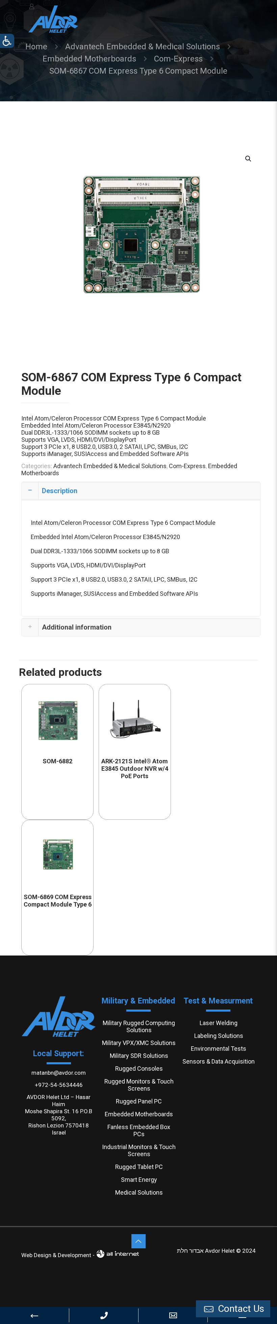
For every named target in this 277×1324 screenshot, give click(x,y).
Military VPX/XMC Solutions (139, 1042)
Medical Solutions (139, 1192)
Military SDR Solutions (139, 1055)
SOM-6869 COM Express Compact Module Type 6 (58, 900)
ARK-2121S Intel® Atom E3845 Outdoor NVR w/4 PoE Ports (134, 769)
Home (36, 46)
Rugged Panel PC (139, 1101)
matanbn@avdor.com (58, 1072)
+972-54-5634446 (59, 1084)
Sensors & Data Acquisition (218, 1061)
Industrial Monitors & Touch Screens (139, 1150)
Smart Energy (139, 1179)
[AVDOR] (53, 18)
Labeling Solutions (218, 1035)
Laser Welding (218, 1022)
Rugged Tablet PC (139, 1166)
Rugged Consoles (139, 1068)
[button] (248, 159)
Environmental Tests (218, 1048)
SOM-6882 (57, 761)
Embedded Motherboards (89, 58)
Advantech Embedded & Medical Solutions (142, 46)
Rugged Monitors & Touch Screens (139, 1085)
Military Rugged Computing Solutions (139, 1026)
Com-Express (178, 58)
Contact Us (240, 1308)
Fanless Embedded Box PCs (138, 1130)
